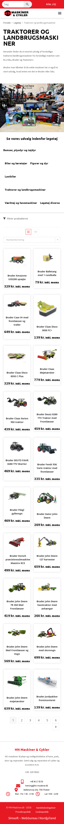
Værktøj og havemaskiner (21, 202)
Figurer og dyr (39, 163)
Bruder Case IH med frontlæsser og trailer (17, 321)
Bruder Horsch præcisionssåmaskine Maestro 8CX (18, 559)
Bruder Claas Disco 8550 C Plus (17, 374)
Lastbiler (10, 176)
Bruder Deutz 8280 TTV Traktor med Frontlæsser (47, 418)
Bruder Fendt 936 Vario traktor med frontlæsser (47, 468)
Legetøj (17, 22)
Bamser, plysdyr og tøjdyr (19, 150)
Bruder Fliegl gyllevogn (17, 511)
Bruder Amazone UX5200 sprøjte (17, 277)
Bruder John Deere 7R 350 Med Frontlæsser (17, 605)
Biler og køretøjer (16, 163)
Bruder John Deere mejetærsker (17, 699)
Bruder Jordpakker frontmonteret (47, 698)
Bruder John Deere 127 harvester (47, 557)
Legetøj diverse (50, 202)
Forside (7, 22)
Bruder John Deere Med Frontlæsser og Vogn (17, 650)
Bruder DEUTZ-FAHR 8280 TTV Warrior (17, 462)
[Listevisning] (35, 232)
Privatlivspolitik (23, 811)
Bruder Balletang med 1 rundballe (47, 273)
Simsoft (13, 818)
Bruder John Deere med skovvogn (47, 648)
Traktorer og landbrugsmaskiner (25, 189)
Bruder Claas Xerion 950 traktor (17, 420)
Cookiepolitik (42, 811)
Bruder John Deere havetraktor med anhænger (47, 605)
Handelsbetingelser (46, 807)
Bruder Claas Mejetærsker (47, 370)
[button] (59, 13)
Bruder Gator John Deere (47, 515)
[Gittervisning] (28, 232)
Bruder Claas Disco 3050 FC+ (47, 328)
